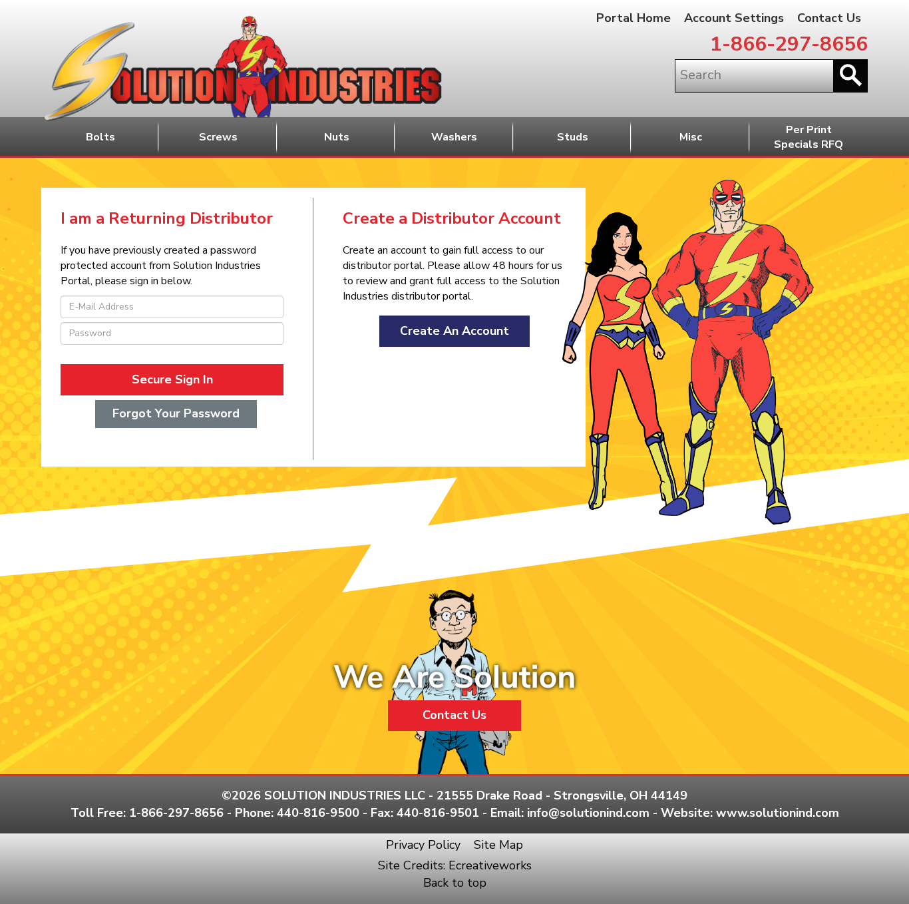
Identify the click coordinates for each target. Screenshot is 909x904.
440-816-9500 (318, 813)
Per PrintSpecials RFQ (808, 137)
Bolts (100, 137)
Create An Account (454, 331)
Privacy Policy (423, 845)
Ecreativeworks (490, 865)
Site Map (498, 845)
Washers (454, 137)
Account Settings (734, 18)
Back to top (454, 883)
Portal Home (633, 18)
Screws (218, 137)
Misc (690, 137)
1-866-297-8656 (789, 44)
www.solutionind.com (777, 813)
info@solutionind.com (588, 813)
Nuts (336, 137)
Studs (572, 137)
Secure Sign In (172, 379)
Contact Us (829, 18)
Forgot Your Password (176, 413)
